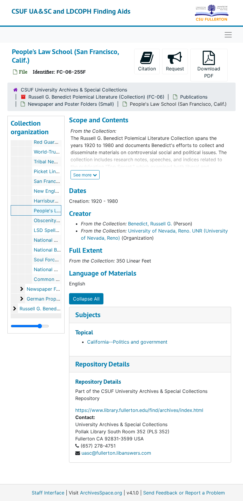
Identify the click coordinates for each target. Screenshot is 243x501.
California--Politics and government (127, 342)
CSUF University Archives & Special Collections (74, 90)
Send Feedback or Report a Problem (184, 493)
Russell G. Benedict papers (49, 309)
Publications (193, 97)
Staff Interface (48, 493)
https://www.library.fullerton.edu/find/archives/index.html (139, 410)
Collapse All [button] (86, 299)
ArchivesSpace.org (101, 493)
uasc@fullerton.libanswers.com (116, 453)
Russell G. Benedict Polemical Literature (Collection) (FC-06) (96, 97)
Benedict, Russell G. (150, 224)
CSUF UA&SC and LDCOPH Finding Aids (71, 11)
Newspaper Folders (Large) (57, 289)
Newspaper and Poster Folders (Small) (71, 104)
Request (175, 69)
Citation (147, 69)
